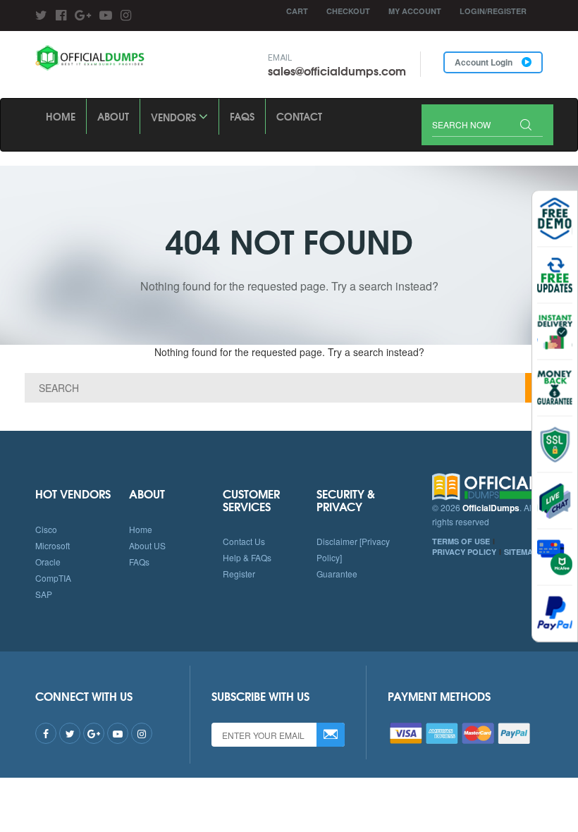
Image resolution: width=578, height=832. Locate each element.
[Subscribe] (330, 735)
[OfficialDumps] (91, 58)
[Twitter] (41, 14)
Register (239, 574)
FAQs (242, 116)
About (113, 116)
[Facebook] (61, 14)
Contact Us (244, 541)
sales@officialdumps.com (337, 70)
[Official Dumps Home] (487, 486)
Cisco (46, 529)
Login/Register (493, 11)
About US (147, 545)
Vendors (175, 117)
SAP (43, 594)
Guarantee (336, 574)
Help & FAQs (247, 557)
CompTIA (53, 578)
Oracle (48, 562)
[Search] (526, 126)
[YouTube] (105, 14)
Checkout (348, 11)
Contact (299, 116)
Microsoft (52, 545)
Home (60, 116)
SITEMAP (521, 551)
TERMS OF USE (461, 541)
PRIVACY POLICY (464, 551)
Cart (297, 11)
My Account (414, 11)
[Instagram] (126, 14)
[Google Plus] (83, 14)
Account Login (485, 62)
